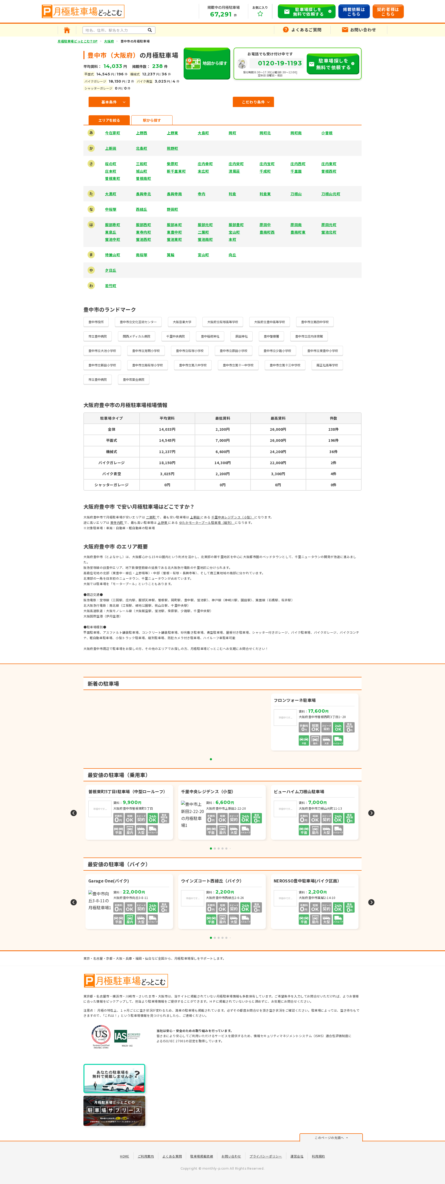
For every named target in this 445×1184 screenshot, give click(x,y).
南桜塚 (141, 254)
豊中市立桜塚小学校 (190, 350)
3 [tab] (219, 848)
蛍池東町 (174, 239)
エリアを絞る (109, 120)
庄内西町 (298, 163)
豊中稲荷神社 (210, 336)
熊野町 (172, 148)
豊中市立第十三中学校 (285, 365)
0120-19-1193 (280, 63)
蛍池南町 (205, 239)
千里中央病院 (175, 336)
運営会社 (296, 1156)
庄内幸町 (205, 163)
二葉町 (203, 232)
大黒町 (110, 193)
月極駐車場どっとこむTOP (78, 41)
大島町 (203, 132)
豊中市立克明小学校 (146, 350)
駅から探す (152, 120)
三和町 (141, 163)
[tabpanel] (315, 723)
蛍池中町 (112, 239)
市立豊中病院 (97, 336)
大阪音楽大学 (182, 322)
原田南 (296, 224)
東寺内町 (143, 232)
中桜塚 (110, 209)
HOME (124, 1156)
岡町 (232, 132)
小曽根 (327, 132)
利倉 (232, 193)
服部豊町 (236, 224)
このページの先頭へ (329, 1137)
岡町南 (296, 132)
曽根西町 (329, 171)
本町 (232, 239)
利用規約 (318, 1156)
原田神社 (241, 336)
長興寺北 (143, 193)
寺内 (201, 193)
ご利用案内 (146, 1156)
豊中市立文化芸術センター (138, 322)
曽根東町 (112, 178)
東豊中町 (174, 232)
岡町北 (265, 132)
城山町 (141, 171)
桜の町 (110, 163)
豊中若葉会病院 (133, 379)
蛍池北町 (329, 232)
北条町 (141, 148)
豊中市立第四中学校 (315, 322)
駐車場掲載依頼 (201, 1156)
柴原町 (172, 163)
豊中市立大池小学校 (102, 350)
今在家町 (112, 132)
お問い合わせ (231, 1156)
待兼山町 (112, 254)
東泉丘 (110, 232)
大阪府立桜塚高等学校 (222, 322)
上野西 (141, 132)
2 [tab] (215, 848)
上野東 (172, 132)
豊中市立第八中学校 (193, 365)
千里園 (296, 171)
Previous (74, 813)
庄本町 (110, 171)
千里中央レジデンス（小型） (232, 517)
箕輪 (170, 254)
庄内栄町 (236, 163)
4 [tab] (222, 848)
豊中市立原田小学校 (233, 350)
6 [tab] (230, 848)
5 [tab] (226, 848)
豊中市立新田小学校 (102, 365)
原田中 (265, 224)
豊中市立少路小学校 (277, 350)
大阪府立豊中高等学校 (269, 322)
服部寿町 (112, 224)
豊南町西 (267, 232)
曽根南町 (143, 178)
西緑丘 (141, 209)
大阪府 (109, 41)
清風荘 (234, 171)
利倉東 (265, 193)
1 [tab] (211, 759)
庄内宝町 (267, 163)
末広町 (203, 171)
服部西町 (143, 224)
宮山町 (203, 254)
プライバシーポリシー (266, 1156)
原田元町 (329, 224)
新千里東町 (176, 171)
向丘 (232, 254)
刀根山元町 (330, 193)
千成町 (265, 171)
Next (371, 813)
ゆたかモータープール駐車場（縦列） (207, 522)
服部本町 (174, 224)
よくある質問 (172, 1156)
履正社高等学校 (327, 365)
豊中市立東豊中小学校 (322, 350)
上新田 (110, 148)
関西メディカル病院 (136, 336)
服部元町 (205, 224)
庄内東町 (329, 163)
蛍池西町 (143, 239)
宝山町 (234, 232)
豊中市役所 (96, 322)
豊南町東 (298, 232)
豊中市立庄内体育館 (309, 336)
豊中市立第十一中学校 (238, 365)
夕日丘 (110, 270)
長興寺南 (174, 193)
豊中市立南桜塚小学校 (147, 365)
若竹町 (110, 285)
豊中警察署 (271, 336)
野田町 (172, 209)
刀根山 (296, 193)
